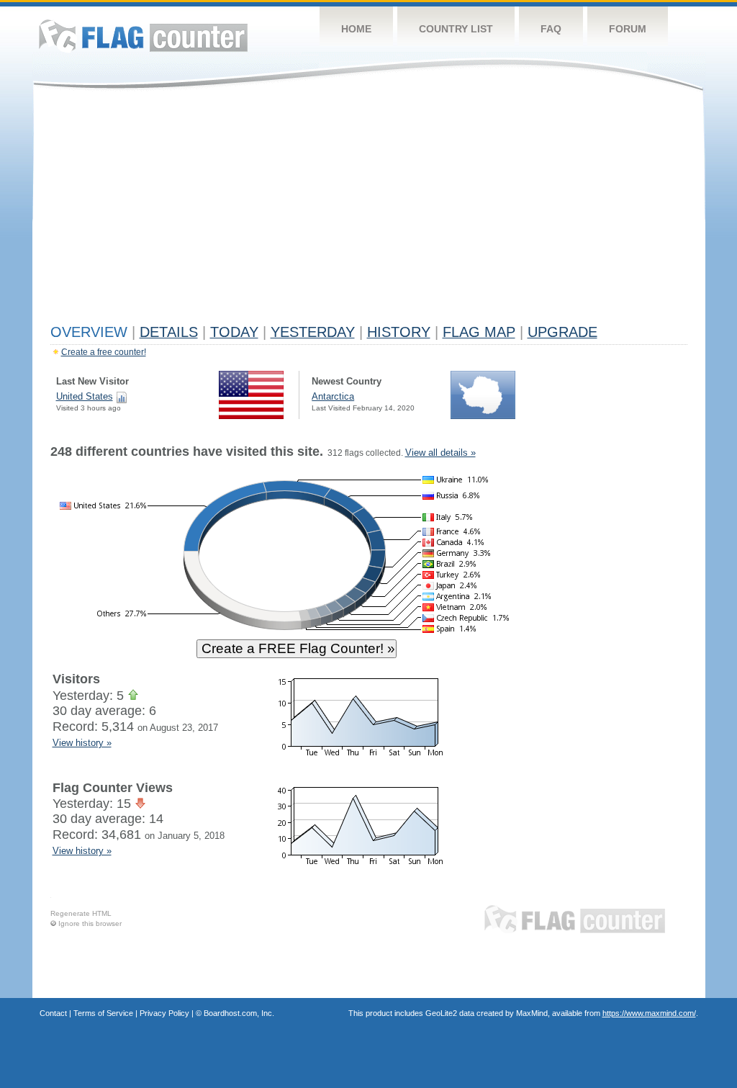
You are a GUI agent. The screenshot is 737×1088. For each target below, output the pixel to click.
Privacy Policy (164, 1013)
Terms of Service (103, 1013)
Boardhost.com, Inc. (239, 1013)
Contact (53, 1013)
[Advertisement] (368, 210)
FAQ (551, 29)
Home (356, 29)
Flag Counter (143, 35)
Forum (627, 29)
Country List (456, 29)
